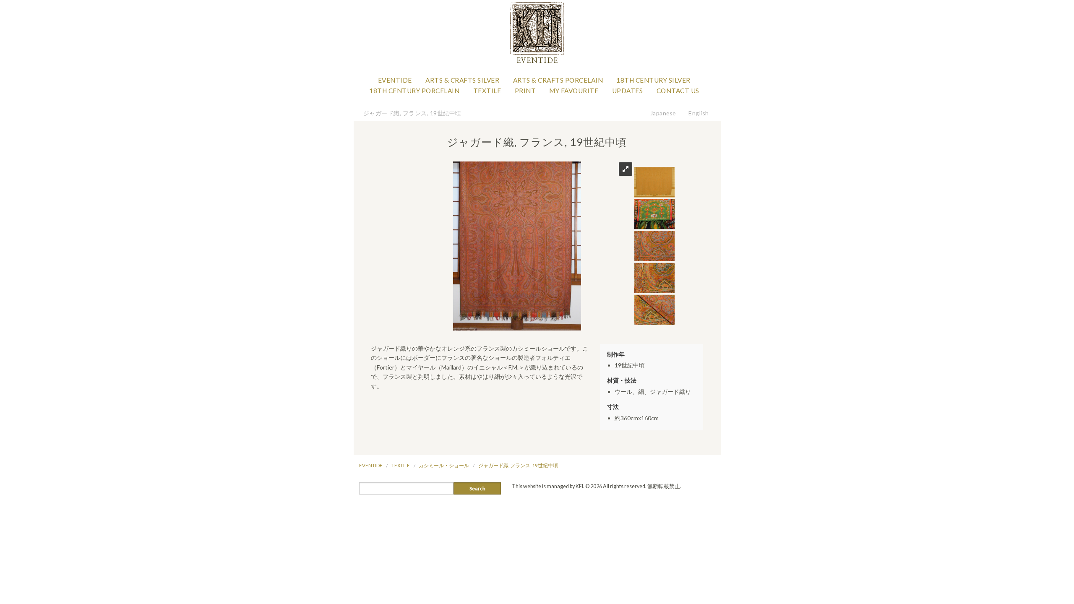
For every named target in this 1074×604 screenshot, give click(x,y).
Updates (627, 90)
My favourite (573, 90)
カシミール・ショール (444, 465)
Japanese (663, 113)
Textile (487, 90)
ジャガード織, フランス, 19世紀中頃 (412, 113)
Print (525, 90)
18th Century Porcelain (414, 90)
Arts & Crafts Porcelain (558, 80)
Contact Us (678, 90)
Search (477, 488)
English (698, 113)
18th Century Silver (653, 80)
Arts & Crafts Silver (462, 80)
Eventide (395, 80)
